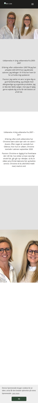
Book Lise (19, 102)
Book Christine (19, 176)
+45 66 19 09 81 (19, 385)
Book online (19, 27)
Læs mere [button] (15, 393)
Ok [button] (19, 399)
